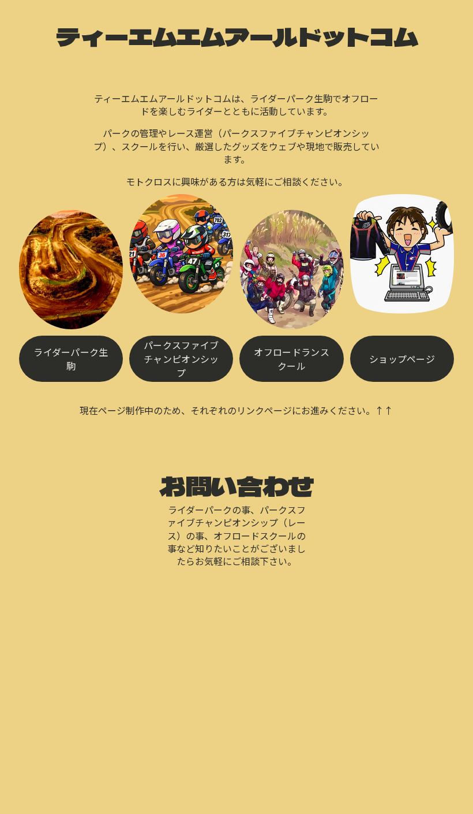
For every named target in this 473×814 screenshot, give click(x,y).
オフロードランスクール (291, 359)
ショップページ (402, 359)
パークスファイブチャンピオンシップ (181, 359)
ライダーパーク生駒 (70, 359)
